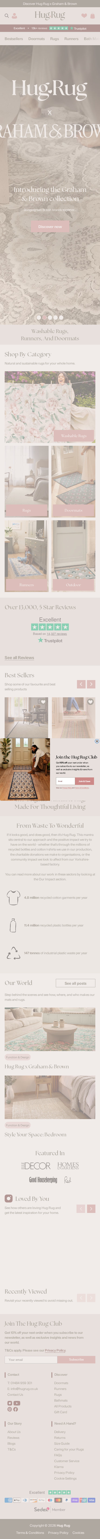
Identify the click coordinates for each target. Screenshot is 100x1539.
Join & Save (84, 781)
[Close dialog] (97, 741)
